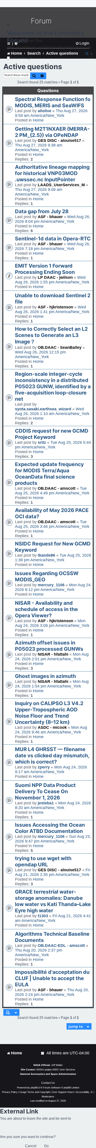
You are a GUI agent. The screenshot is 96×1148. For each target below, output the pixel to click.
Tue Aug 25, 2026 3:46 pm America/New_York (52, 524)
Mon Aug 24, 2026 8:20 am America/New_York (53, 805)
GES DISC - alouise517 (59, 140)
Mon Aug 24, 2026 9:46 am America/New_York (51, 729)
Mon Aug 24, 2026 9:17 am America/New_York (51, 769)
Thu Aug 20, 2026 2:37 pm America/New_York (38, 952)
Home (38, 120)
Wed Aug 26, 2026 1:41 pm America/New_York (52, 309)
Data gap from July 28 (42, 211)
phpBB (34, 1087)
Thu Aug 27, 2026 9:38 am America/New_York (38, 147)
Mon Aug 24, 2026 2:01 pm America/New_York (52, 656)
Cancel (30, 1146)
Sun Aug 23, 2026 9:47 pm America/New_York (53, 838)
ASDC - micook (52, 727)
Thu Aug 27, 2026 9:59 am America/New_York (51, 113)
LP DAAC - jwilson (55, 277)
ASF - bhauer (50, 217)
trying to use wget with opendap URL (43, 861)
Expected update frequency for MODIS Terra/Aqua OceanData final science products (49, 473)
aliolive (44, 111)
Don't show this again (22, 58)
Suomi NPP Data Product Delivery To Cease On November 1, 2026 (45, 791)
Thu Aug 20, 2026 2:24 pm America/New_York (52, 992)
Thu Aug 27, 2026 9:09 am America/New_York (38, 191)
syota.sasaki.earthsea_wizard (43, 409)
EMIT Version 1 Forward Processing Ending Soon (45, 269)
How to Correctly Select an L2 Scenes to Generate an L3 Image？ (51, 335)
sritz (42, 442)
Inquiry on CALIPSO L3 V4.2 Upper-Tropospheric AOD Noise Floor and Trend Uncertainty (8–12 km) (49, 712)
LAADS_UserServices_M (61, 185)
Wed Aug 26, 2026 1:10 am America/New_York (52, 411)
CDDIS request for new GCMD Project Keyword (51, 434)
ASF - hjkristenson (55, 307)
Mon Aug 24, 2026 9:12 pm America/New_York (53, 587)
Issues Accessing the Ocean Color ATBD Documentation (50, 828)
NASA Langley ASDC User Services (55, 1069)
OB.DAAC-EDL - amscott (61, 945)
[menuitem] (43, 1053)
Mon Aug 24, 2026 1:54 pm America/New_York (52, 683)
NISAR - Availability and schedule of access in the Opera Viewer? (46, 609)
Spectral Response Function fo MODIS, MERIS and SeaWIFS (52, 102)
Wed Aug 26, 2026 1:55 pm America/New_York (52, 279)
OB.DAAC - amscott (56, 488)
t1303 (43, 916)
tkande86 (46, 555)
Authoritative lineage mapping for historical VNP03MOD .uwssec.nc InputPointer (52, 173)
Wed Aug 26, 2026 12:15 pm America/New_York (40, 354)
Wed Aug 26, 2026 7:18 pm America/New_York (52, 246)
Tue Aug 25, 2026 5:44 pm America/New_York (53, 444)
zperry (44, 767)
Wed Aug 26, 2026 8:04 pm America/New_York (52, 219)
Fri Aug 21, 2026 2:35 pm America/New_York (52, 872)
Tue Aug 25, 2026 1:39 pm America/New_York (53, 557)
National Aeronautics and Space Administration (48, 1074)
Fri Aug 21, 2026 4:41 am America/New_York (53, 918)
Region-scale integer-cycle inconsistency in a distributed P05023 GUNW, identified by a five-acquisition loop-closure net (53, 386)
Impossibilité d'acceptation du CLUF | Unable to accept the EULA (52, 978)
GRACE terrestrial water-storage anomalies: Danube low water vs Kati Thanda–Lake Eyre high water (53, 901)
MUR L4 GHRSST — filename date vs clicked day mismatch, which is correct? (52, 755)
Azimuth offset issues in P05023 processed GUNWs (49, 646)
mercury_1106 (51, 585)
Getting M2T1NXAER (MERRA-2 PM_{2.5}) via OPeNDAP (52, 132)
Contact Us (48, 1082)
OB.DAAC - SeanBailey (59, 347)
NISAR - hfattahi (53, 654)
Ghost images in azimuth (45, 676)
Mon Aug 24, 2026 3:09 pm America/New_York (52, 623)
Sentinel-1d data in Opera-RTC (53, 238)
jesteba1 (46, 803)
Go (46, 1146)
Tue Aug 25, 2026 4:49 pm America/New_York (52, 490)
